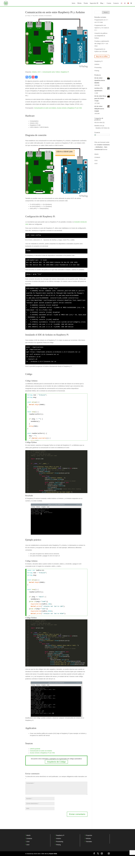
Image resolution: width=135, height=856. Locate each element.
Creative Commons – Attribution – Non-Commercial (102, 147)
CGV (96, 163)
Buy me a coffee (102, 56)
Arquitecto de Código (56, 762)
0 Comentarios (48, 15)
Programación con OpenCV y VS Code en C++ (101, 28)
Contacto (116, 3)
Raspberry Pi (98, 61)
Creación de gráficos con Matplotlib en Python (100, 35)
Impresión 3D (94, 3)
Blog (101, 3)
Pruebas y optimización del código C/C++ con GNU (101, 43)
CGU (96, 160)
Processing (97, 67)
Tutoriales (41, 15)
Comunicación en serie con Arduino (45, 108)
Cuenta (109, 3)
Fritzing (96, 70)
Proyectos (89, 835)
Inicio (73, 3)
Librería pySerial (35, 749)
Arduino (34, 72)
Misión (79, 3)
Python (58, 72)
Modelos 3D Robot (101, 128)
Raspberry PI (65, 72)
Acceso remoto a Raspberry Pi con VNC (69, 108)
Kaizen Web (53, 853)
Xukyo (28, 15)
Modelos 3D (98, 125)
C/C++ (40, 72)
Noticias (88, 838)
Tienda (86, 3)
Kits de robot (98, 122)
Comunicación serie (48, 72)
